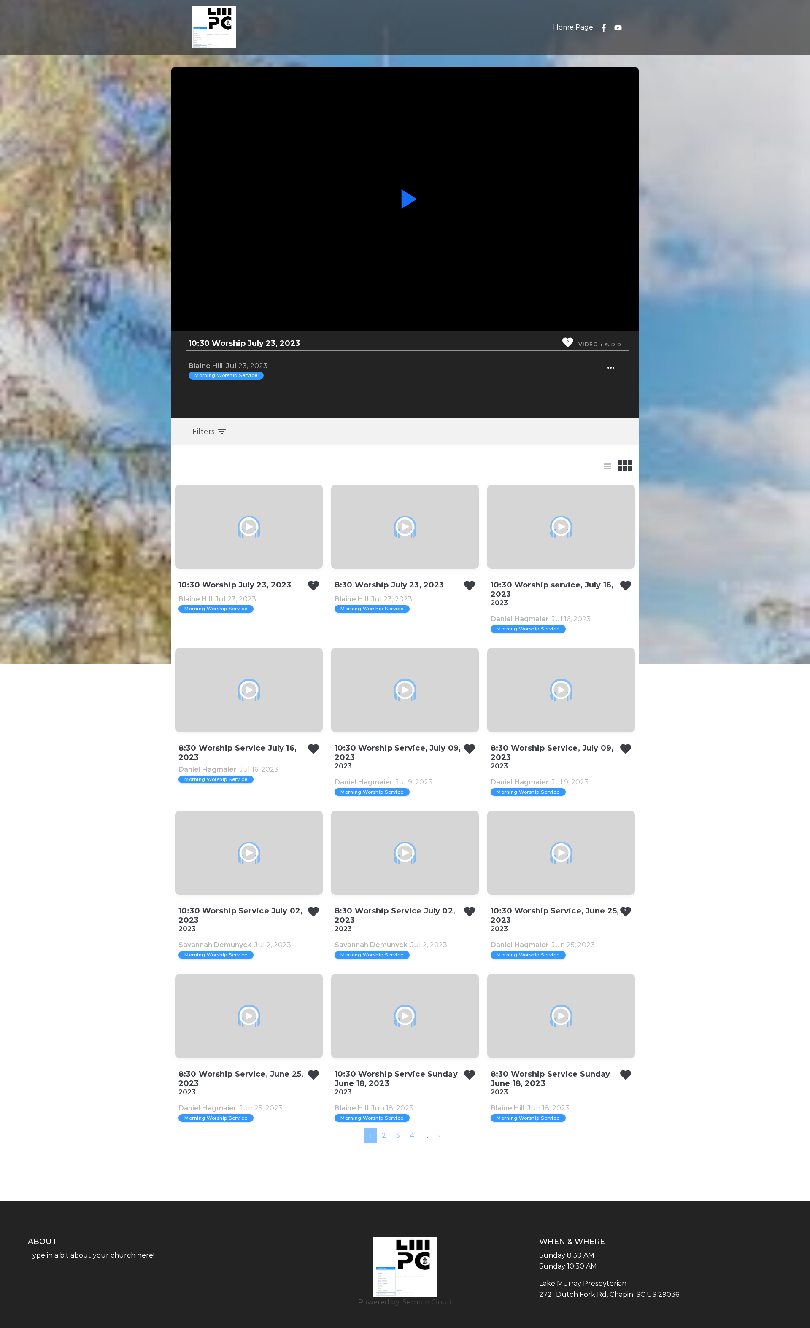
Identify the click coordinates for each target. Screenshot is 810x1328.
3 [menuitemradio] (398, 1135)
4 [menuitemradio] (412, 1135)
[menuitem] (439, 1135)
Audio (613, 344)
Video (588, 344)
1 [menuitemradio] (371, 1135)
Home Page (573, 27)
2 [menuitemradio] (384, 1135)
